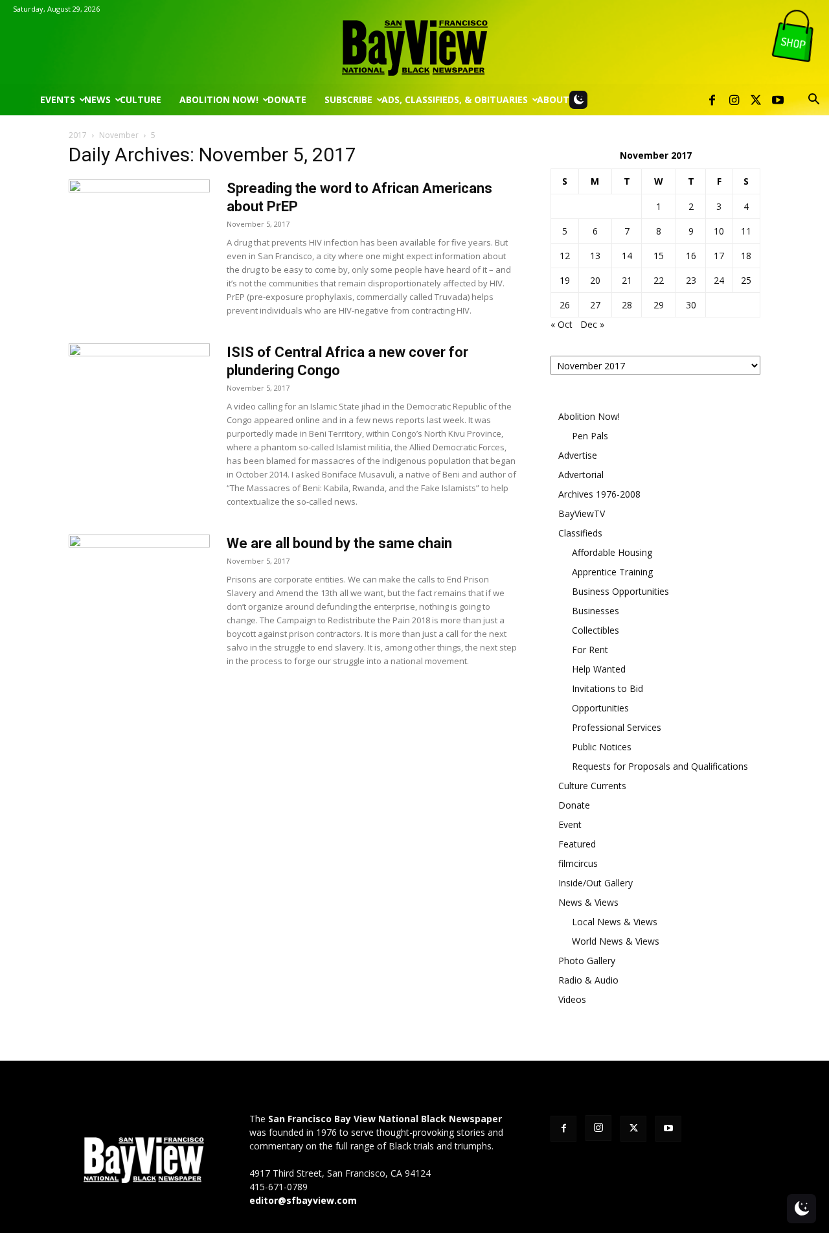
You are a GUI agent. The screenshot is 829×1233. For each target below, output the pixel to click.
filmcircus (578, 863)
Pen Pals (590, 436)
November (119, 135)
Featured (577, 844)
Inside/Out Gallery (595, 883)
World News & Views (615, 941)
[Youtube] (778, 99)
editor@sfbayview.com (303, 1200)
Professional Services (616, 727)
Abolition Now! (218, 99)
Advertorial (581, 474)
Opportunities (600, 708)
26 (565, 305)
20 (595, 280)
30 (691, 305)
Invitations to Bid (607, 688)
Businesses (595, 611)
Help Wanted (599, 669)
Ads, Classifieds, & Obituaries (454, 99)
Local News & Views (614, 922)
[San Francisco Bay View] (414, 43)
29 (658, 305)
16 (691, 255)
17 (719, 255)
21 (627, 280)
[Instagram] (734, 99)
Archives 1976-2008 (599, 494)
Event (570, 824)
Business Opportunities (620, 591)
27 (595, 305)
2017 (78, 135)
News (97, 99)
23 (691, 280)
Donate (286, 99)
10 (719, 231)
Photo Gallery (586, 960)
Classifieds (580, 533)
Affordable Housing (612, 552)
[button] (813, 101)
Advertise (577, 455)
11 (746, 231)
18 (746, 255)
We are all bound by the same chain (339, 543)
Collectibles (595, 630)
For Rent (590, 649)
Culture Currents (592, 785)
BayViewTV (581, 513)
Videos (572, 999)
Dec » (592, 324)
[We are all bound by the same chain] (139, 583)
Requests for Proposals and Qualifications (660, 766)
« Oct (562, 324)
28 (627, 305)
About (553, 99)
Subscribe (348, 99)
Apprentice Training (612, 572)
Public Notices (601, 747)
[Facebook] (711, 99)
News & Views (588, 902)
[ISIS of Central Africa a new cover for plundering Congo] (139, 392)
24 (719, 280)
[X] (756, 99)
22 (658, 280)
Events (57, 99)
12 (565, 255)
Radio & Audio (588, 980)
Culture (140, 99)
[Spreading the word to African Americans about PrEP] (139, 228)
